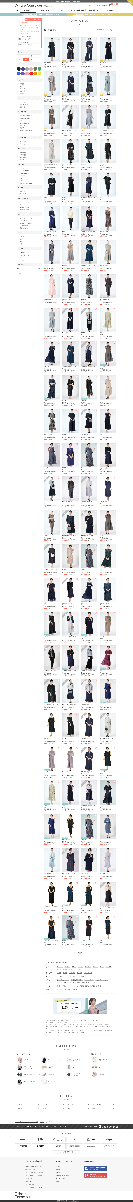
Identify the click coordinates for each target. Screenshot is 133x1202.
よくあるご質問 (30, 1184)
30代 (64, 989)
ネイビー (67, 966)
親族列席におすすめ (63, 980)
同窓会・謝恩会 (84, 986)
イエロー (79, 969)
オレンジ (72, 969)
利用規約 (58, 1172)
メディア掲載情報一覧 (66, 1152)
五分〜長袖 (80, 976)
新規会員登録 (102, 5)
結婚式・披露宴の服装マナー (33, 1166)
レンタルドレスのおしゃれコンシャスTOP (26, 1122)
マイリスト (101, 30)
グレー (74, 966)
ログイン (91, 5)
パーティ (75, 986)
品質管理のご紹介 (30, 1169)
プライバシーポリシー (61, 1178)
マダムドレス (89, 980)
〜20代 (59, 989)
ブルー (102, 966)
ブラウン (88, 966)
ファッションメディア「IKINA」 (34, 1187)
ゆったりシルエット (101, 980)
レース (95, 982)
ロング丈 (79, 973)
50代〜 (75, 989)
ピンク (59, 969)
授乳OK (72, 982)
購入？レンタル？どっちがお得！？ (35, 1175)
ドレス (42, 1122)
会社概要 (58, 1166)
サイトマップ (59, 1181)
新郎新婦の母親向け (77, 980)
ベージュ (80, 966)
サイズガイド (29, 1181)
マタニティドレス (62, 982)
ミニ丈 (59, 973)
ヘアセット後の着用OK (84, 982)
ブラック (60, 966)
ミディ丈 (72, 973)
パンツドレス (88, 973)
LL (19, 59)
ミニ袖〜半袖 (71, 976)
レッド (65, 969)
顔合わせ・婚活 (96, 986)
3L (79, 25)
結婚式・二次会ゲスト (64, 986)
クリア (19, 273)
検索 (39, 268)
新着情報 (58, 1169)
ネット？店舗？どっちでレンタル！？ (36, 1172)
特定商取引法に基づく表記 (63, 1175)
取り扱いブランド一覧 (32, 1178)
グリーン (95, 966)
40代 (69, 989)
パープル (108, 966)
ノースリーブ (61, 976)
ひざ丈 (65, 973)
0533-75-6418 (109, 1126)
